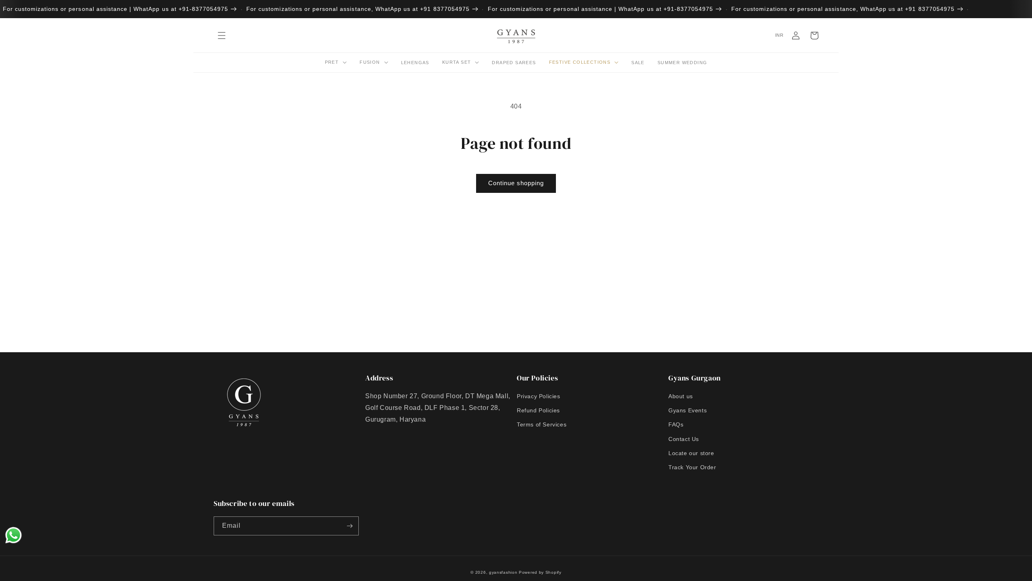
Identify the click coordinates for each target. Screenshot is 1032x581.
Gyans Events (687, 410)
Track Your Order (692, 467)
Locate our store (691, 453)
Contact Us (683, 439)
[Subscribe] (349, 525)
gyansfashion (503, 572)
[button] (222, 35)
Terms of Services (541, 424)
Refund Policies (538, 410)
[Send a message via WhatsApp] (13, 535)
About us (680, 396)
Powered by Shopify (540, 572)
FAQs (675, 424)
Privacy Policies (538, 396)
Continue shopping (516, 183)
